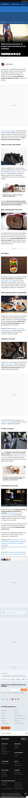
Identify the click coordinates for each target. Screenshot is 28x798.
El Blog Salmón (17, 772)
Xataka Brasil (4, 784)
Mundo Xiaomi (4, 753)
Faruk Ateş (23, 539)
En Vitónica (5, 193)
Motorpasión (17, 763)
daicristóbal (20, 543)
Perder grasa (17, 720)
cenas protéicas (5, 723)
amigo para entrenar (6, 422)
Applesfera (3, 749)
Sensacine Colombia (18, 786)
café (3, 452)
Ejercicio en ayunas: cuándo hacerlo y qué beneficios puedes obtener (12, 195)
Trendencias (4, 772)
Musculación (4, 710)
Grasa (10, 22)
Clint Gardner (4, 541)
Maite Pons (23, 541)
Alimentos (16, 713)
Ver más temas (5, 727)
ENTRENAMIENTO (5, 4)
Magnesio (5, 22)
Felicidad (15, 22)
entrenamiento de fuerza (19, 718)
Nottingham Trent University (8, 543)
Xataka (2, 745)
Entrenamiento (9, 556)
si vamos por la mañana (9, 130)
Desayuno (3, 718)
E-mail (19, 54)
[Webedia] (25, 1)
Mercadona (21, 22)
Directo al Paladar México (6, 788)
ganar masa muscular (19, 723)
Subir (22, 738)
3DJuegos (16, 745)
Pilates (23, 679)
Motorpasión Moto (18, 765)
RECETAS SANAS (15, 4)
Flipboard (17, 54)
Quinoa (12, 679)
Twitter (14, 54)
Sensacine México (18, 784)
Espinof (16, 756)
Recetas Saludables (18, 715)
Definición (3, 720)
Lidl (26, 22)
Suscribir (23, 689)
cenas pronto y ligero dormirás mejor (11, 280)
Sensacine (16, 754)
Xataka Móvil (4, 747)
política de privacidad (19, 692)
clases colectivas (9, 364)
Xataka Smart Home (5, 751)
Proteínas (3, 713)
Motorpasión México (18, 788)
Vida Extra (16, 747)
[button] (9, 64)
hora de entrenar (19, 556)
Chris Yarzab (4, 545)
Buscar (26, 733)
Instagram (15, 699)
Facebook (12, 54)
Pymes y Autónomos (18, 774)
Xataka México (4, 782)
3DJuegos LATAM (18, 782)
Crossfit (18, 679)
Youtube (12, 699)
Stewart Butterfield (14, 541)
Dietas (2, 715)
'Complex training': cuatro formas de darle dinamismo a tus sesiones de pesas (15, 675)
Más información (21, 796)
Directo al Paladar (5, 763)
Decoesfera (3, 774)
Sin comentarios (6, 54)
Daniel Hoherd (15, 539)
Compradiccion (4, 776)
